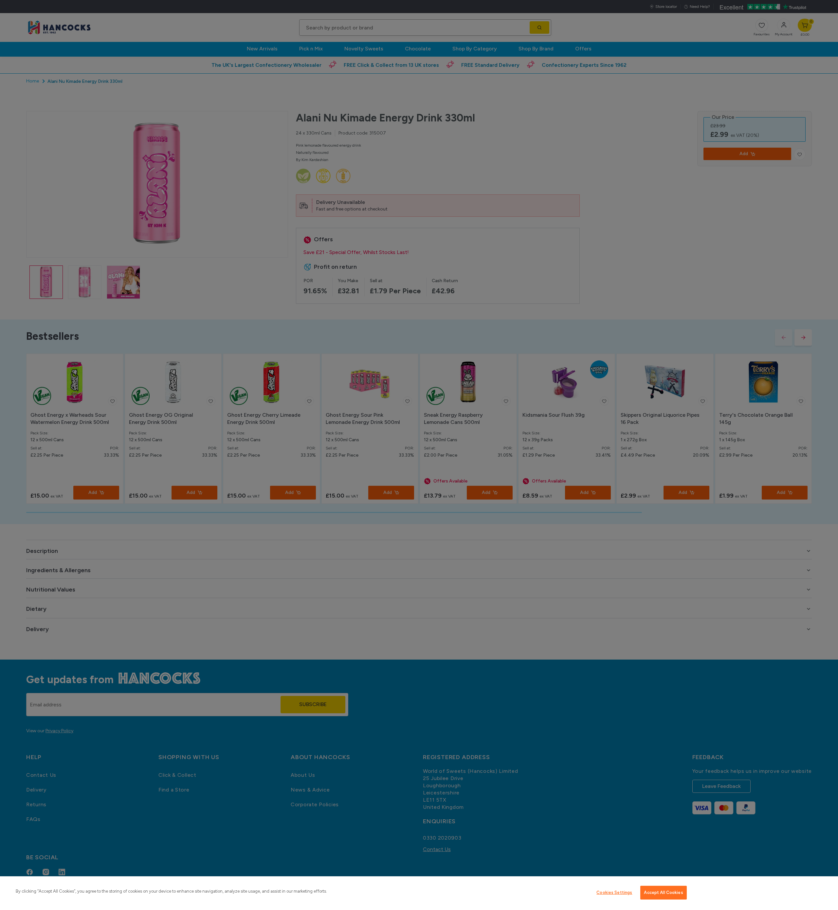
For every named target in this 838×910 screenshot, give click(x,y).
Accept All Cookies (663, 892)
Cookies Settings (614, 892)
